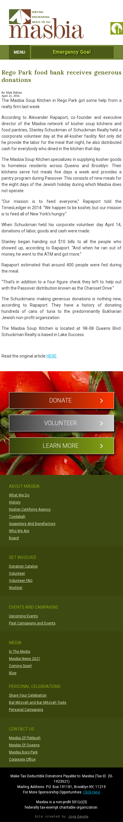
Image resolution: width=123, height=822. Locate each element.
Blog (12, 673)
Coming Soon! (20, 666)
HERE (52, 356)
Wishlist (15, 588)
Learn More (61, 445)
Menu (19, 52)
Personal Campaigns (26, 710)
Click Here (91, 792)
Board (14, 538)
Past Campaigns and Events (32, 623)
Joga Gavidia (78, 816)
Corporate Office (22, 759)
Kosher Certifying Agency (30, 509)
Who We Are (19, 531)
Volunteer (60, 423)
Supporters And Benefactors (32, 524)
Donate (60, 400)
